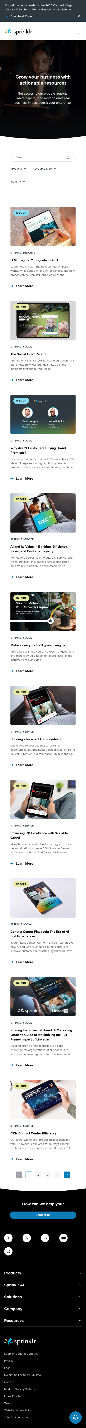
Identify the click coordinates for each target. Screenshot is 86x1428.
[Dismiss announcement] (79, 16)
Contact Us (43, 1215)
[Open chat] (75, 1417)
